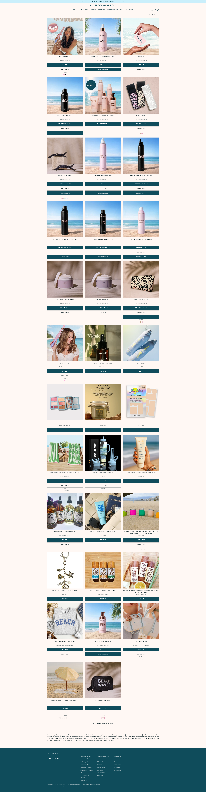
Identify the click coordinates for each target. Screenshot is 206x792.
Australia (117, 768)
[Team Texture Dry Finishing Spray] (103, 219)
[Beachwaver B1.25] (65, 36)
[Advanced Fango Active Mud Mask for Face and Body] (103, 402)
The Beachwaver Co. (62, 784)
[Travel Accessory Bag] (141, 279)
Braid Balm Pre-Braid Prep (103, 641)
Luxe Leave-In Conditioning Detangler (103, 57)
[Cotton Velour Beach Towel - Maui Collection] (65, 453)
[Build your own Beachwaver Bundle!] (103, 95)
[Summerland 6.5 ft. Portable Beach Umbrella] (65, 680)
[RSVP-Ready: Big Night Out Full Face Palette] (65, 402)
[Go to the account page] (155, 9)
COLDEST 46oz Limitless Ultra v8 (103, 473)
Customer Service (103, 756)
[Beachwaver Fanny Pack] (103, 680)
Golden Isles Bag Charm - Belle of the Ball (65, 590)
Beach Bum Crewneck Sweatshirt (65, 641)
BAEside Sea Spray (141, 363)
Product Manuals (85, 756)
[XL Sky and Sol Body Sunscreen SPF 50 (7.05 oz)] (141, 453)
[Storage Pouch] (141, 95)
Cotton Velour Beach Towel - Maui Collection (64, 473)
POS (48, 786)
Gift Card (141, 57)
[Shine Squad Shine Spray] (65, 95)
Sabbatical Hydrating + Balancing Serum (103, 531)
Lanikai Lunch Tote (141, 641)
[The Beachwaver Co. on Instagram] (53, 759)
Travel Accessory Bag (141, 299)
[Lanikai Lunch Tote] (141, 621)
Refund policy (84, 762)
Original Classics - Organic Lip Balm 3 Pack (103, 590)
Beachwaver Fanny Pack (103, 700)
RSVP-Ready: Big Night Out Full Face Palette (65, 422)
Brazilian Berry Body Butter (103, 299)
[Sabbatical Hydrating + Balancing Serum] (103, 511)
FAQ (98, 759)
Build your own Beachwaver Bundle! (103, 115)
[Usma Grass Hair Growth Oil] (103, 343)
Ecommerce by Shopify (58, 786)
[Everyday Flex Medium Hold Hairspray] (141, 219)
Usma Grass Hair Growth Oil (103, 363)
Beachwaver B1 (64, 363)
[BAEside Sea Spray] (141, 343)
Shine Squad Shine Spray (64, 115)
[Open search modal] (151, 9)
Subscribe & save (103, 69)
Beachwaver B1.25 (64, 57)
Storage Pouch (141, 115)
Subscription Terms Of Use (84, 776)
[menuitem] (84, 10)
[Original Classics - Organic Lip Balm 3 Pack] (103, 570)
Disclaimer (83, 780)
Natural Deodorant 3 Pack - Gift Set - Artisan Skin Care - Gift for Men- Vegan (141, 591)
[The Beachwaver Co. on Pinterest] (50, 759)
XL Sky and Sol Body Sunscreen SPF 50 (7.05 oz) (141, 473)
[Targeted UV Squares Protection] (141, 402)
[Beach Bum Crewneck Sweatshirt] (65, 621)
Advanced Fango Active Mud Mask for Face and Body (103, 422)
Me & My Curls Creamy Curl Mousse (141, 176)
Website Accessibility (101, 771)
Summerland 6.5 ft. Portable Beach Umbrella (64, 700)
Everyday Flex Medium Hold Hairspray (141, 239)
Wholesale (117, 771)
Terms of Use (84, 765)
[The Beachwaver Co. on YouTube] (58, 759)
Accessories (118, 765)
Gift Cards (117, 756)
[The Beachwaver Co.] (103, 5)
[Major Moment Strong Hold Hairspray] (65, 219)
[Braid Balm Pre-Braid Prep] (103, 621)
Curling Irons (118, 759)
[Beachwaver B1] (65, 343)
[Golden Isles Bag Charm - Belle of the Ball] (65, 570)
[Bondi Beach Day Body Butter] (65, 279)
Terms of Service (86, 768)
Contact (100, 775)
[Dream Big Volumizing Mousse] (103, 156)
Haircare (117, 762)
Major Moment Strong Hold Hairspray (65, 239)
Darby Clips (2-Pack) (64, 176)
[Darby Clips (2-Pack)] (65, 156)
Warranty (100, 762)
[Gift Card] (141, 36)
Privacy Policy (84, 759)
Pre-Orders (101, 768)
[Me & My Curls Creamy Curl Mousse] (141, 156)
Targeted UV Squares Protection (141, 422)
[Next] (123, 1)
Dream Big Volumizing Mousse (103, 176)
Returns (99, 765)
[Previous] (82, 1)
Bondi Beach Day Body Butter (65, 299)
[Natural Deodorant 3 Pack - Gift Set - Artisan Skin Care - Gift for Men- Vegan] (141, 570)
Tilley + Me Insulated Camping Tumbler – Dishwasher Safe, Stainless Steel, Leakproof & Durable (141, 532)
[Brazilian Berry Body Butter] (103, 279)
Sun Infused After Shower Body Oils (65, 531)
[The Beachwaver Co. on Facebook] (48, 759)
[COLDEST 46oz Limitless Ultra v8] (103, 453)
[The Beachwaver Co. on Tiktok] (55, 759)
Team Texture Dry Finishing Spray (103, 239)
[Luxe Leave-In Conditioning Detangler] (103, 36)
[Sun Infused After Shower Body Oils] (65, 511)
